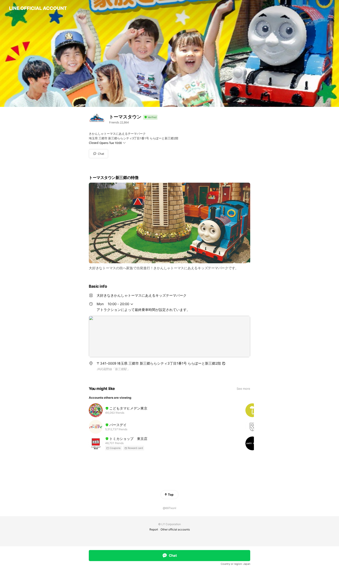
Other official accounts (175, 529)
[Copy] (223, 363)
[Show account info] (150, 117)
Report (153, 529)
